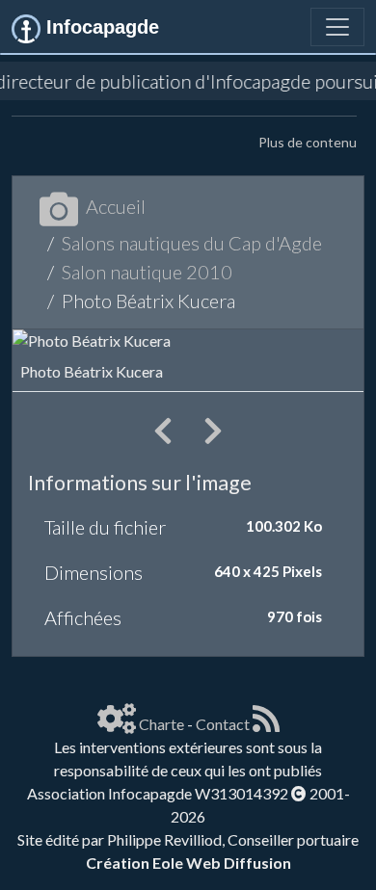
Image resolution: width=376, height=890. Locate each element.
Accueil (116, 206)
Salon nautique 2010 (147, 271)
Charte (161, 724)
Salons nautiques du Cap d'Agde (192, 242)
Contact (223, 724)
